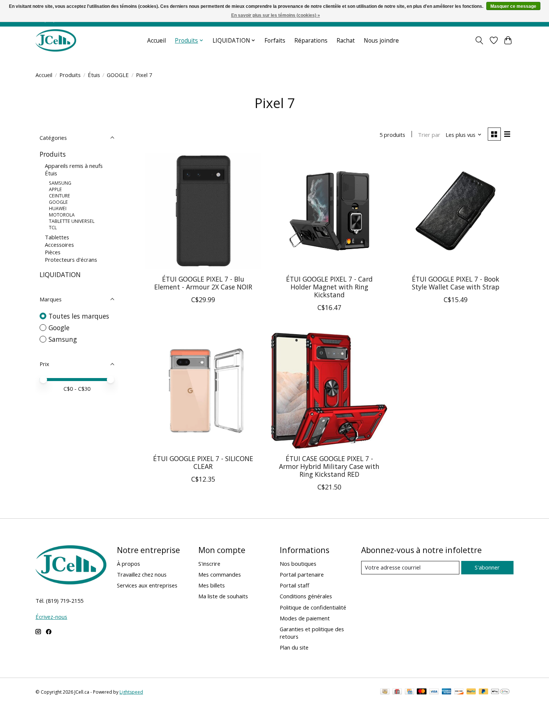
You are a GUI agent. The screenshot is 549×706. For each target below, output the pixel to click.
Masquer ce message (513, 6)
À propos (128, 563)
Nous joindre (381, 40)
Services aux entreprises (147, 585)
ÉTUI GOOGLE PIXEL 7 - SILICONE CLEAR (203, 462)
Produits (70, 75)
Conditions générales (306, 596)
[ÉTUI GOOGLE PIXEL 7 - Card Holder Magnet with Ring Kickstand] (329, 211)
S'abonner (487, 567)
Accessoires (59, 244)
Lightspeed (131, 692)
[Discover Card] (459, 692)
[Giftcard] (397, 692)
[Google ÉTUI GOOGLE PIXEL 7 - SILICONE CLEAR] (203, 390)
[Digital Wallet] (500, 692)
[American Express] (447, 692)
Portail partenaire (302, 574)
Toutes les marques (79, 315)
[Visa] (434, 692)
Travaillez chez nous (142, 574)
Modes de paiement (305, 618)
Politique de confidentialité (313, 607)
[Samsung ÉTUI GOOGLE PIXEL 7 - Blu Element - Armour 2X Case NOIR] (203, 211)
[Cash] (385, 692)
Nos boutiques (298, 563)
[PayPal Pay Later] (483, 692)
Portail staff (294, 585)
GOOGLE (118, 75)
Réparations (311, 40)
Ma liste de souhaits (223, 596)
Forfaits (274, 40)
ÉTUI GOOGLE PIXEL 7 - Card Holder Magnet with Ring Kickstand (329, 286)
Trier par (429, 134)
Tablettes (57, 237)
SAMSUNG (60, 183)
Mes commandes (219, 574)
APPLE (55, 189)
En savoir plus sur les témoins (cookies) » (275, 15)
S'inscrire (209, 563)
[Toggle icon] (479, 40)
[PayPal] (471, 692)
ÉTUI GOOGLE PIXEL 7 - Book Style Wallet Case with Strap (455, 282)
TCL (53, 227)
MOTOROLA (62, 215)
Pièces (53, 252)
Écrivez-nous (51, 616)
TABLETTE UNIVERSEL (71, 221)
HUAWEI (57, 208)
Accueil (156, 40)
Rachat (345, 40)
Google (59, 327)
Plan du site (294, 647)
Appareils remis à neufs (74, 165)
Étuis (94, 75)
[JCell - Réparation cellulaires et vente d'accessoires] (55, 40)
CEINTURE (59, 196)
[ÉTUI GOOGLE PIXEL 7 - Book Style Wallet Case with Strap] (455, 211)
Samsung (63, 339)
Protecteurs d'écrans (71, 259)
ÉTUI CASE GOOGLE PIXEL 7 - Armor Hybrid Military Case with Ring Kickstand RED (329, 466)
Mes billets (211, 585)
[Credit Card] (409, 692)
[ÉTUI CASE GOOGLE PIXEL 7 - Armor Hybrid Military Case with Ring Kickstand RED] (329, 390)
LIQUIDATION (60, 274)
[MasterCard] (422, 692)
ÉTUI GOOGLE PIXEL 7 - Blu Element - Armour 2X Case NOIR (203, 282)
